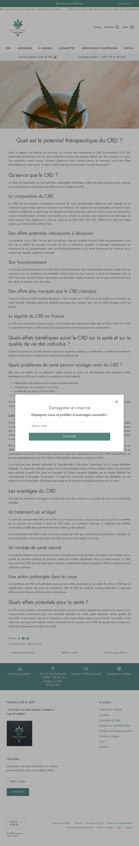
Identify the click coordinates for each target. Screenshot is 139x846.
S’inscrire (69, 436)
